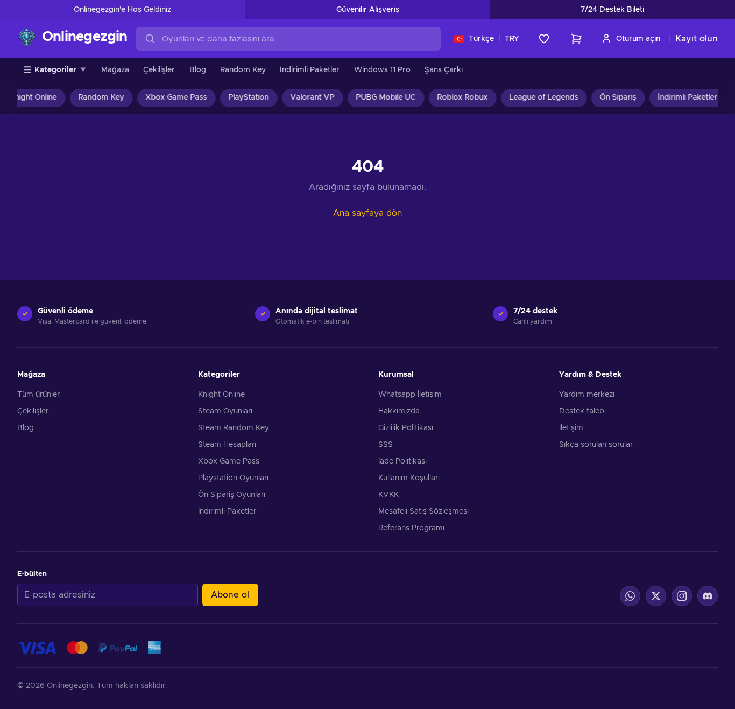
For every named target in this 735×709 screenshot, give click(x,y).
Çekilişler (159, 70)
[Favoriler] (544, 39)
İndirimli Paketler (310, 70)
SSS (385, 444)
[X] (656, 596)
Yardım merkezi (586, 394)
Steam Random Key (233, 428)
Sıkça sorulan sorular (596, 444)
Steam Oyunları (225, 411)
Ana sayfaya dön (367, 213)
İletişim (571, 428)
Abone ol (230, 595)
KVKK (388, 495)
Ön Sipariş (613, 97)
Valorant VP (307, 97)
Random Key (243, 70)
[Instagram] (682, 596)
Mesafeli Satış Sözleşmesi (423, 511)
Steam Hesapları (227, 444)
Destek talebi (582, 411)
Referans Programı (411, 528)
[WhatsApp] (630, 596)
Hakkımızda (399, 411)
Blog (197, 70)
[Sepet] (576, 39)
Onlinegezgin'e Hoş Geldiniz (122, 9)
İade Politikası (402, 461)
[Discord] (707, 596)
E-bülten (32, 574)
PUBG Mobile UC (381, 97)
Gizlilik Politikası (405, 428)
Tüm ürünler (38, 394)
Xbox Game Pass (171, 97)
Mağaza (115, 70)
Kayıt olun (696, 38)
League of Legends (538, 97)
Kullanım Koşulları (409, 478)
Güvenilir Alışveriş (367, 9)
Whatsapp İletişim (410, 394)
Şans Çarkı (444, 70)
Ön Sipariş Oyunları (231, 495)
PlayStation (243, 97)
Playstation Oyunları (233, 478)
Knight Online (221, 394)
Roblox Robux (457, 97)
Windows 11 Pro (382, 70)
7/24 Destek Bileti (612, 9)
